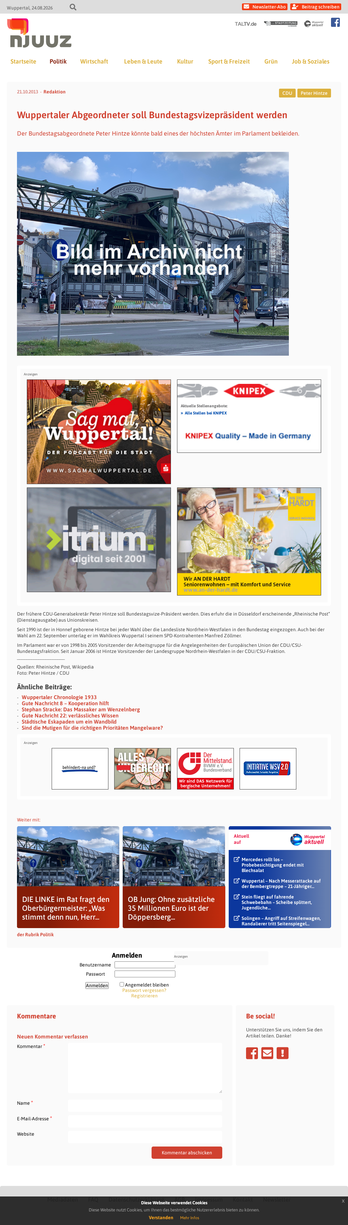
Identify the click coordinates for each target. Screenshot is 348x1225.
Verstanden (161, 1217)
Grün (271, 61)
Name (25, 1103)
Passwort (95, 974)
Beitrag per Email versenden (267, 1053)
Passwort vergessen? (144, 990)
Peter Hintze (314, 93)
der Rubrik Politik (35, 934)
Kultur (185, 61)
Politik (58, 61)
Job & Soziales (310, 61)
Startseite (23, 61)
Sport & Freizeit (229, 61)
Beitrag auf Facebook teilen (252, 1053)
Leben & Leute (143, 61)
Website (25, 1134)
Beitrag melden (283, 1053)
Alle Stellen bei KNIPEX (204, 412)
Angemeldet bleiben (147, 985)
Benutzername (95, 964)
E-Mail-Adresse (34, 1118)
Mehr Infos (189, 1217)
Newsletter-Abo (269, 7)
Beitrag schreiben (321, 7)
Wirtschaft (94, 61)
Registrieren (144, 995)
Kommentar (31, 1046)
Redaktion (55, 91)
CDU (287, 93)
